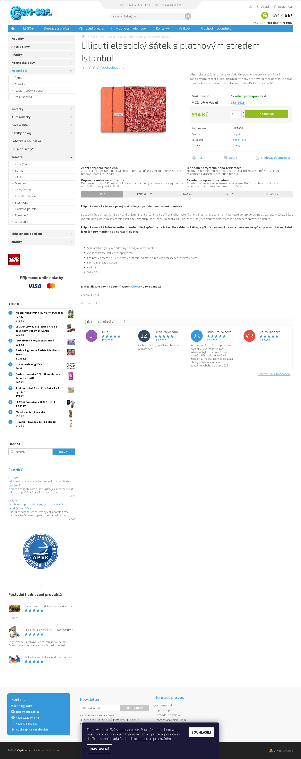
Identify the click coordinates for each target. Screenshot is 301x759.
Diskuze (229, 194)
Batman (20, 170)
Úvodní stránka (13, 28)
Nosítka (20, 84)
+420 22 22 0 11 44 (27, 717)
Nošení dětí (19, 71)
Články (15, 469)
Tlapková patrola (25, 209)
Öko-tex (243, 83)
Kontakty (162, 28)
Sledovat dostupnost (275, 158)
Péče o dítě (19, 125)
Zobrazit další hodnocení (274, 374)
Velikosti (185, 28)
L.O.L (18, 177)
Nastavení (99, 749)
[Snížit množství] (243, 116)
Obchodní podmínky (216, 28)
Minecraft (21, 183)
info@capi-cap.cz (27, 711)
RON (289, 23)
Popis (102, 194)
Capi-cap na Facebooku (32, 729)
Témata (17, 157)
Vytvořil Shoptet (283, 750)
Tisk (200, 158)
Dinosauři (21, 222)
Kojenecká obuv (23, 63)
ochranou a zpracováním (152, 738)
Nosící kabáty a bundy (29, 90)
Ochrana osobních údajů (170, 720)
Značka (187, 194)
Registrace (285, 6)
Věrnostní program (92, 28)
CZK (263, 23)
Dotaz (233, 158)
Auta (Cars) (22, 164)
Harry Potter (23, 190)
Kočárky (17, 109)
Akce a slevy (20, 47)
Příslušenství (23, 97)
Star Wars (21, 202)
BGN (256, 23)
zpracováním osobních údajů (96, 719)
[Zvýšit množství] (243, 112)
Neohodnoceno (112, 67)
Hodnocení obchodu (131, 28)
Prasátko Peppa (25, 196)
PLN (282, 23)
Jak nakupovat (163, 705)
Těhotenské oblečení (26, 234)
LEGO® (28, 28)
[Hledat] (188, 16)
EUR (269, 23)
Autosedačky (21, 117)
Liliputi (237, 134)
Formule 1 (21, 215)
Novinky (17, 39)
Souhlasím (201, 732)
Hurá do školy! (22, 149)
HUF (276, 23)
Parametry (144, 194)
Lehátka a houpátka (26, 141)
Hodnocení (271, 194)
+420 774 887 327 (26, 723)
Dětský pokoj (21, 133)
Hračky (16, 55)
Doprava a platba (56, 28)
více (72, 495)
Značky (16, 242)
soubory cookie (127, 729)
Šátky (18, 78)
